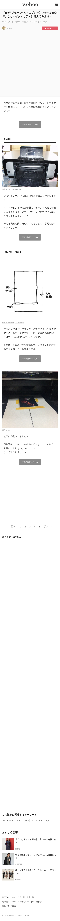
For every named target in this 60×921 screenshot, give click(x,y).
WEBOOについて (9, 897)
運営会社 (14, 906)
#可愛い (25, 22)
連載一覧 (21, 897)
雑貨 (47, 821)
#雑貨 (45, 22)
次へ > (48, 526)
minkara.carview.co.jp (13, 189)
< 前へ (12, 526)
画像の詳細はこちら (30, 124)
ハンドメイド (8, 821)
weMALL (18, 864)
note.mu (8, 430)
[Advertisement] (30, 62)
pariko (9, 28)
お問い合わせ (36, 902)
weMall (18, 880)
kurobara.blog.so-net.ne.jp (15, 322)
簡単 (18, 821)
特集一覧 (30, 897)
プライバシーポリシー (20, 902)
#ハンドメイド (8, 22)
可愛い (26, 821)
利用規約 (5, 902)
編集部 (18, 849)
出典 (4, 189)
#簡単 (17, 22)
